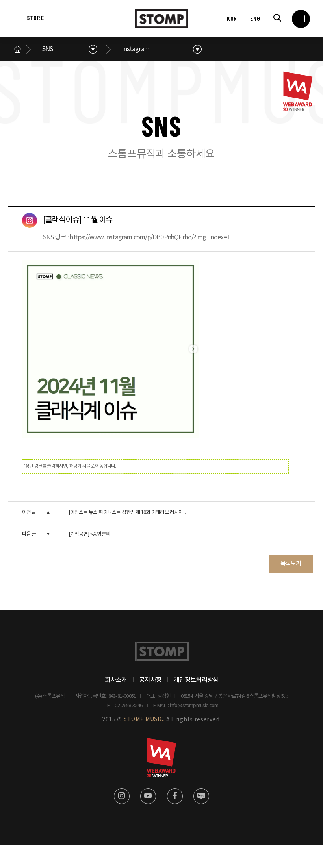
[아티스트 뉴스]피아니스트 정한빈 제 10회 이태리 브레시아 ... (127, 513)
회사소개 (116, 680)
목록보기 (290, 563)
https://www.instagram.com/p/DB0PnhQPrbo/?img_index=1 (150, 237)
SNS (47, 49)
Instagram (135, 49)
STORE (35, 17)
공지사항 (150, 680)
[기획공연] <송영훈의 (89, 534)
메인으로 (17, 49)
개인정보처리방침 (196, 680)
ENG (255, 18)
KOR (232, 18)
